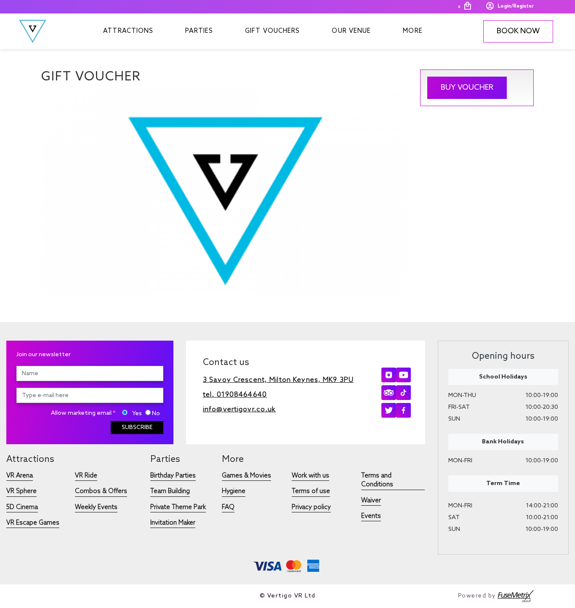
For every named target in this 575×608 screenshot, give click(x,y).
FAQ (228, 507)
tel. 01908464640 (235, 395)
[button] (68, 192)
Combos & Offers (101, 491)
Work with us (310, 476)
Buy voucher (467, 87)
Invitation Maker (172, 523)
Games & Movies (246, 476)
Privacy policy (311, 507)
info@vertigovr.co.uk (239, 409)
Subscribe (137, 427)
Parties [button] (199, 31)
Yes (137, 413)
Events (371, 516)
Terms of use (311, 491)
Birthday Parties (173, 476)
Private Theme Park (178, 507)
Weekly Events (96, 507)
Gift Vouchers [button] (272, 31)
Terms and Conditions (377, 480)
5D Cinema (22, 507)
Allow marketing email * (83, 413)
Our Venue (351, 31)
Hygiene (233, 491)
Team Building (170, 491)
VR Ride (86, 476)
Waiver (371, 500)
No (156, 413)
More (412, 31)
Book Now (518, 31)
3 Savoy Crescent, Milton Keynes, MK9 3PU (278, 380)
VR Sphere (21, 491)
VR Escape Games (32, 523)
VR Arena (19, 476)
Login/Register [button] (516, 6)
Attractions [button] (128, 31)
